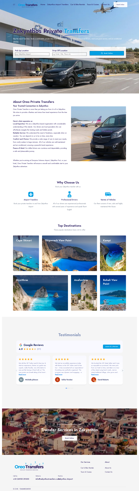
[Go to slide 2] (67, 388)
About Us (108, 468)
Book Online (120, 5)
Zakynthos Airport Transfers (57, 4)
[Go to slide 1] (66, 388)
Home (42, 4)
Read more (22, 374)
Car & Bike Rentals (77, 4)
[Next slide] (122, 370)
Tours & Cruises (93, 4)
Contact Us (105, 4)
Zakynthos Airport (65, 479)
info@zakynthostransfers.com (48, 479)
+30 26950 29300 (21, 479)
